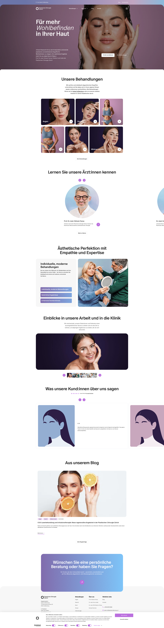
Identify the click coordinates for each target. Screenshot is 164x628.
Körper (76, 608)
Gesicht (77, 602)
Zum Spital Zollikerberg (42, 2)
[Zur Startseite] (43, 8)
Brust (76, 605)
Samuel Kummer (93, 608)
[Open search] (126, 8)
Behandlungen (72, 8)
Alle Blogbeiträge (82, 542)
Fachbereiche (125, 2)
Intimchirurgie (78, 610)
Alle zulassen (124, 615)
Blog (119, 2)
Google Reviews (89, 393)
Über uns (83, 8)
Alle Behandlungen (122, 55)
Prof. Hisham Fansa (93, 599)
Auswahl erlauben (124, 619)
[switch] (66, 625)
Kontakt (99, 8)
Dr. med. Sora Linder (93, 602)
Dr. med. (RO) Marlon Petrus (95, 605)
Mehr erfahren (82, 233)
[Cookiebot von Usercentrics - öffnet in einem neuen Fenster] (37, 625)
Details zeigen (97, 625)
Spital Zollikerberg (78, 91)
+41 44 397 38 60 (108, 607)
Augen (76, 599)
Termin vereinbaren (108, 55)
